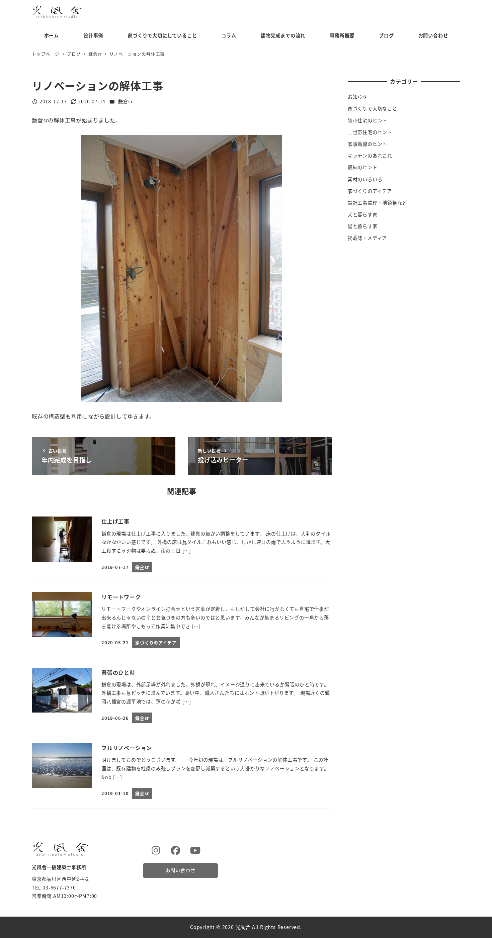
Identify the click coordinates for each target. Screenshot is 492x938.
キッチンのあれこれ (370, 155)
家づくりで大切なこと (372, 108)
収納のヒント (363, 167)
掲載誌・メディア (367, 237)
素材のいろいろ (365, 179)
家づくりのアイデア (370, 191)
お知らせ (357, 96)
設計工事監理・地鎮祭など (377, 202)
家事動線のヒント (367, 143)
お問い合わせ (180, 870)
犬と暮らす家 (363, 214)
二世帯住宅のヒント (370, 132)
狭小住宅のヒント (367, 120)
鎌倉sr (125, 101)
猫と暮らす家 (363, 226)
